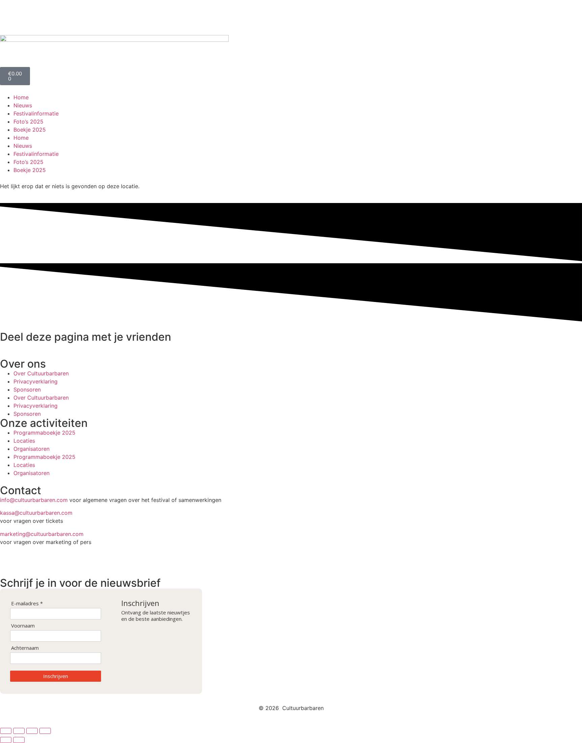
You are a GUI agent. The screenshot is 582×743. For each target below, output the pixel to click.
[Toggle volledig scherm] (19, 731)
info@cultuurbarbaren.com (34, 500)
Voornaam (23, 625)
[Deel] (32, 731)
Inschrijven (55, 676)
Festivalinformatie (36, 113)
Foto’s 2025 (28, 121)
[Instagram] (27, 16)
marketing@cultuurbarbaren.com (42, 534)
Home (21, 97)
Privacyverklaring (35, 381)
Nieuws (22, 105)
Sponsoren (27, 389)
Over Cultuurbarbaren (41, 373)
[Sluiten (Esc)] (45, 731)
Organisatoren (31, 448)
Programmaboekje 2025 (44, 432)
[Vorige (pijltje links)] (5, 740)
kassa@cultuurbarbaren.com (36, 512)
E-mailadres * (27, 603)
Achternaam (25, 648)
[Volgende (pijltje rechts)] (19, 740)
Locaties (24, 440)
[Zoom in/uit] (5, 731)
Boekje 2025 (29, 129)
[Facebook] (8, 16)
